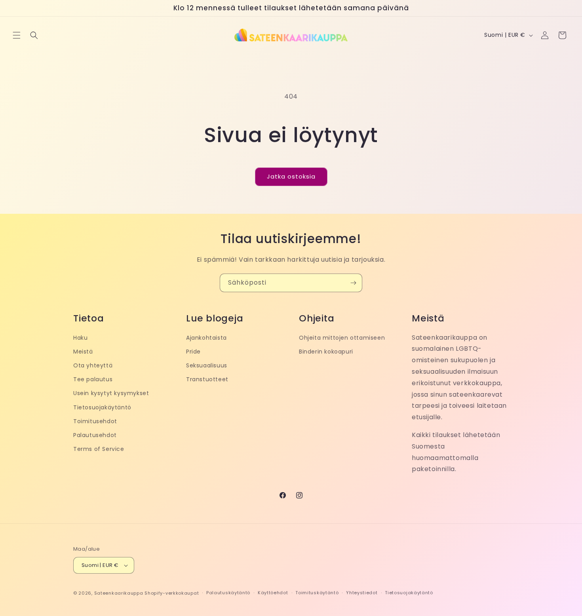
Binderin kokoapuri (326, 352)
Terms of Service (98, 449)
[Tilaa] (353, 283)
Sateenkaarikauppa (118, 593)
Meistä (83, 352)
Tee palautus (92, 379)
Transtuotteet (207, 379)
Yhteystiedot (361, 592)
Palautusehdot (95, 435)
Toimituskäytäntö (317, 592)
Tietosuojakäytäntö (102, 407)
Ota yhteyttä (92, 365)
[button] (16, 35)
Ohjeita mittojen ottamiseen (342, 338)
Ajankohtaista (206, 338)
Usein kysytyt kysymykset (111, 393)
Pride (193, 352)
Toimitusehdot (95, 421)
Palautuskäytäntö (228, 592)
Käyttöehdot (273, 592)
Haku (80, 338)
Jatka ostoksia (291, 176)
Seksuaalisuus (206, 365)
